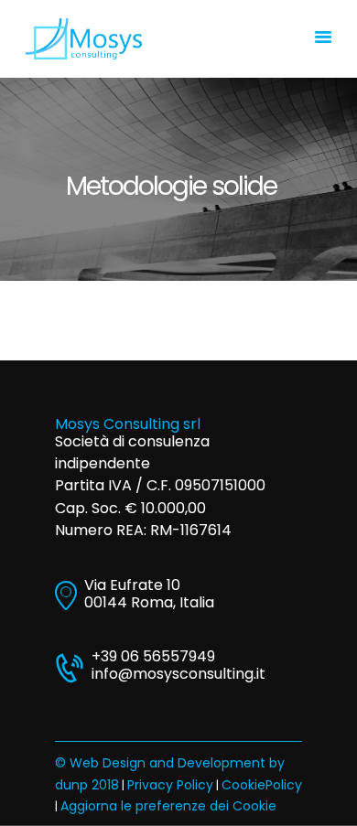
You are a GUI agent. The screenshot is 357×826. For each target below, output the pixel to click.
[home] (84, 27)
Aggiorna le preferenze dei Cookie (168, 806)
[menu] (323, 38)
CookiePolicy (262, 785)
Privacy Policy (170, 785)
